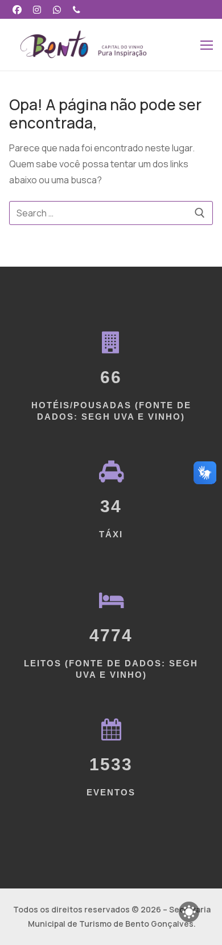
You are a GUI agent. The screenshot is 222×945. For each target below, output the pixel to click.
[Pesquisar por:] (111, 213)
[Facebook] (17, 9)
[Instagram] (37, 9)
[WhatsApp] (57, 9)
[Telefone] (76, 9)
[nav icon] (206, 45)
